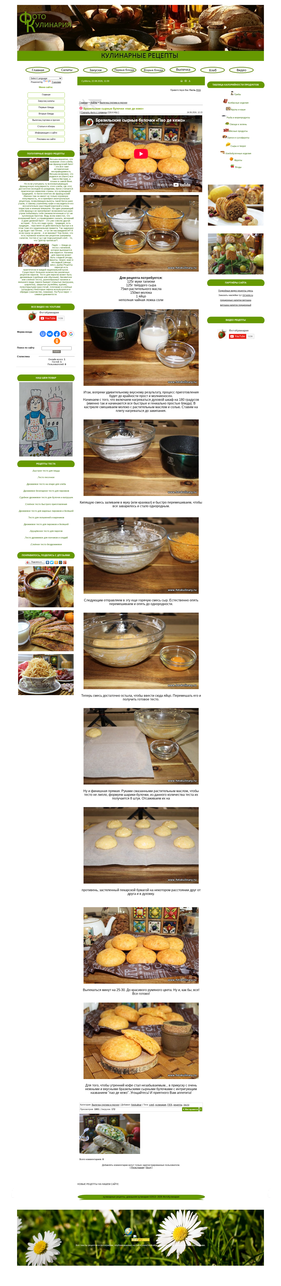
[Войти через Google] (71, 334)
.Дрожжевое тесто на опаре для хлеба (46, 484)
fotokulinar (136, 1104)
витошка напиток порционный (235, 305)
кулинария (160, 1104)
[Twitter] (52, 562)
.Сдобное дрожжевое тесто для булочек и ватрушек (46, 497)
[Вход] (189, 81)
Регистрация (137, 1167)
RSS (198, 90)
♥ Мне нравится (190, 1109)
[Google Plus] (65, 562)
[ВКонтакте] (47, 562)
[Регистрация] (186, 81)
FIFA (169, 1104)
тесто (186, 1104)
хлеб (151, 1104)
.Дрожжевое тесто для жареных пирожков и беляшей (45, 511)
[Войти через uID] (43, 334)
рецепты (177, 1104)
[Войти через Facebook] (57, 334)
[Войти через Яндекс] (64, 334)
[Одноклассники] (56, 562)
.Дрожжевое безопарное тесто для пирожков (46, 491)
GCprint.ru (248, 295)
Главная (83, 102)
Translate (56, 82)
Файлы (93, 102)
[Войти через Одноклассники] (57, 341)
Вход (148, 1167)
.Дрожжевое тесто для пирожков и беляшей (46, 524)
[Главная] (181, 81)
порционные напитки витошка (235, 300)
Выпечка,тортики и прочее (113, 102)
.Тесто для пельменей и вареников (46, 517)
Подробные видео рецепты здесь (235, 290)
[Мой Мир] (60, 562)
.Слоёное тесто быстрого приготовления (46, 504)
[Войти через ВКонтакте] (50, 334)
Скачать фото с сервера (94, 112)
